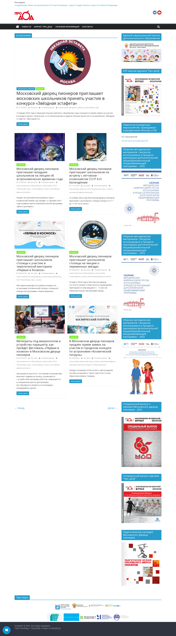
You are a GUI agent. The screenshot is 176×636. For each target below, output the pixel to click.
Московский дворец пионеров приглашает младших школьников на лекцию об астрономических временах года (39, 174)
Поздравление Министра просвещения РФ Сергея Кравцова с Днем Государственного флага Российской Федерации (66, 6)
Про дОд (34, 107)
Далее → (113, 408)
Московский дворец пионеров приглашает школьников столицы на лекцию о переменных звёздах (90, 261)
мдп (97, 107)
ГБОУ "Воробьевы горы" (96, 189)
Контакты (87, 26)
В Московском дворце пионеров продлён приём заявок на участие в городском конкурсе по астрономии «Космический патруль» (91, 348)
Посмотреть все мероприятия (134, 141)
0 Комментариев (47, 107)
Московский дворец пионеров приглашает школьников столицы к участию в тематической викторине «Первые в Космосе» (37, 263)
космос (46, 189)
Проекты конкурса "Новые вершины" (92, 365)
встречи (83, 189)
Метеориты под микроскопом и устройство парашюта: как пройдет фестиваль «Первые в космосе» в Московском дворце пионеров (38, 348)
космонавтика (89, 107)
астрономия (63, 107)
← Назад (19, 408)
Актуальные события (26, 89)
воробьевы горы (86, 361)
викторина (57, 277)
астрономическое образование (28, 186)
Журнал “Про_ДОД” (43, 26)
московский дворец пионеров (81, 192)
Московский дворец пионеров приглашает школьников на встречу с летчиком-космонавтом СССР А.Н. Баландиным (90, 175)
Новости (26, 26)
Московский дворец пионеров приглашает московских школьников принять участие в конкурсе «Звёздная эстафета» (60, 98)
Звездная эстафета (76, 107)
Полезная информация (67, 26)
